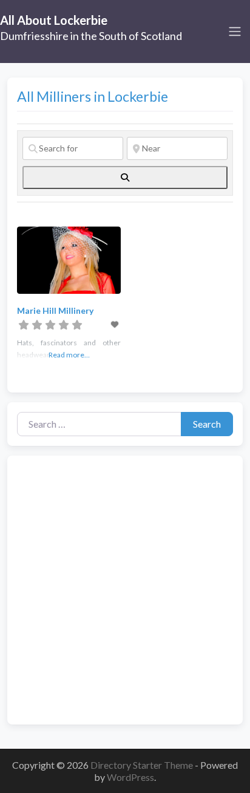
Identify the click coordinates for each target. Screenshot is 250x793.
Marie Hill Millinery (55, 310)
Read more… (69, 354)
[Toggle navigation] (235, 31)
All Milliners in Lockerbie (92, 96)
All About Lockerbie (53, 20)
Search (207, 424)
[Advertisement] (125, 590)
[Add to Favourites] (116, 324)
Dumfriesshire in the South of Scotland (91, 35)
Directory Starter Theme (142, 765)
